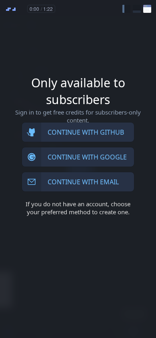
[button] (126, 9)
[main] (78, 169)
